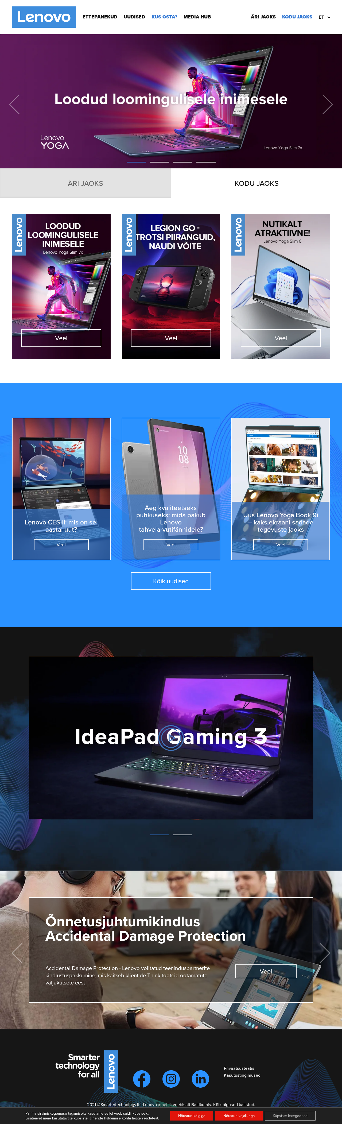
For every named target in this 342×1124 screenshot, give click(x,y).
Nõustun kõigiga (191, 1115)
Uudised (134, 17)
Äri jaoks (263, 17)
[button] (136, 162)
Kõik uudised (171, 580)
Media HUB (197, 17)
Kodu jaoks (297, 17)
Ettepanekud (100, 17)
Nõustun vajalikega (239, 1115)
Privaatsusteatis (239, 1068)
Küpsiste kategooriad (290, 1115)
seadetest (150, 1118)
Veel (61, 337)
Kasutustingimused (242, 1075)
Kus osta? (164, 17)
